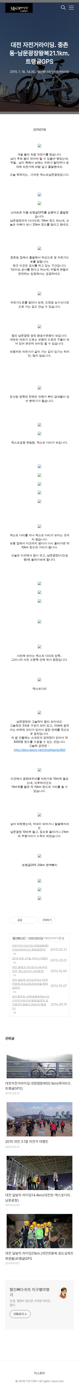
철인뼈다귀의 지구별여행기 (29, 1292)
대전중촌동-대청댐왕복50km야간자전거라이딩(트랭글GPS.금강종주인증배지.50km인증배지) (30, 1002)
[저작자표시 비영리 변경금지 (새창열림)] (61, 920)
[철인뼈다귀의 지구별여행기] (32, 8)
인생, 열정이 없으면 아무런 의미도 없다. (30, 1303)
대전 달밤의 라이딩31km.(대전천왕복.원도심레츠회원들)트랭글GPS (30, 983)
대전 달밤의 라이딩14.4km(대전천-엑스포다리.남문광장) (29, 969)
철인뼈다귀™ (19, 938)
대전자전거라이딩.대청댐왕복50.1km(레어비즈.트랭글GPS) (30, 947)
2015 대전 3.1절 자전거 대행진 (30, 958)
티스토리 (39, 1373)
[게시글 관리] (31, 920)
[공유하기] (26, 920)
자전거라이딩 (36, 938)
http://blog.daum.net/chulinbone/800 (39, 750)
